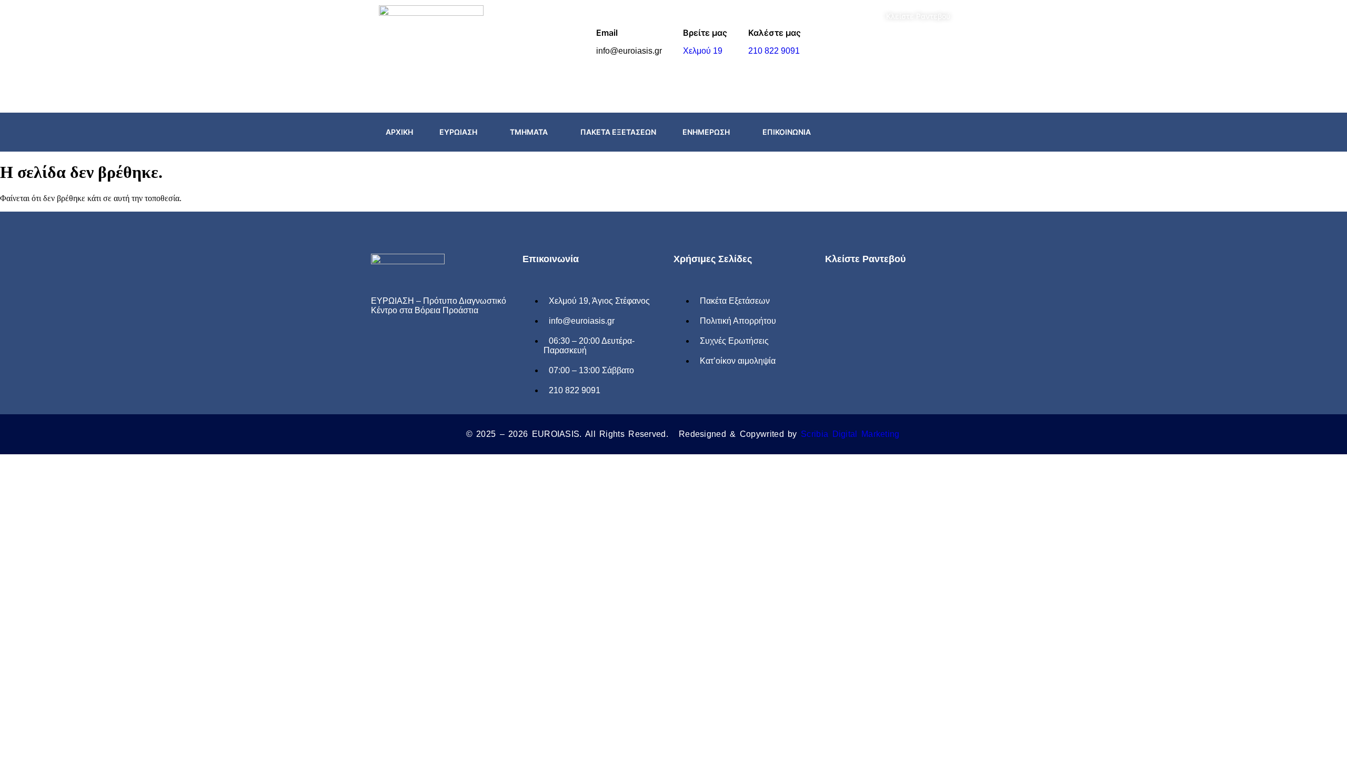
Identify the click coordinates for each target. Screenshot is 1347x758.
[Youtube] (428, 345)
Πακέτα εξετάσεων (618, 131)
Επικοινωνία (786, 131)
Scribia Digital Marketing (850, 434)
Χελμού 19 (702, 50)
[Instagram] (949, 132)
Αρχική (399, 131)
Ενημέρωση (706, 131)
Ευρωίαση (458, 131)
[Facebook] (925, 132)
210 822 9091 (774, 50)
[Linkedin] (451, 345)
